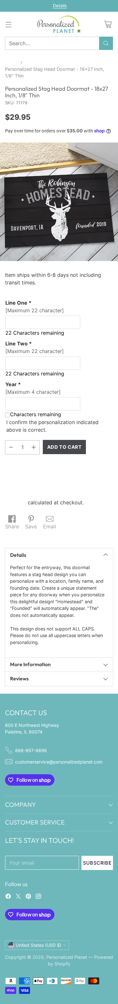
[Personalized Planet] (59, 24)
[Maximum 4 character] (33, 388)
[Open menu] (8, 24)
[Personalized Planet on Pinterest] (28, 897)
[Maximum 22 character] (34, 306)
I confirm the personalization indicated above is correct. (52, 426)
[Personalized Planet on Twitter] (18, 897)
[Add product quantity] (33, 447)
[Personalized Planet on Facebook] (8, 897)
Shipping (15, 502)
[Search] (106, 43)
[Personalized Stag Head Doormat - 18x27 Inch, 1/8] (59, 202)
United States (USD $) (38, 945)
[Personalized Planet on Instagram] (38, 897)
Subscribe (97, 863)
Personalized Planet (66, 957)
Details (60, 5)
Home (11, 62)
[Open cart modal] (107, 24)
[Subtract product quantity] (11, 447)
